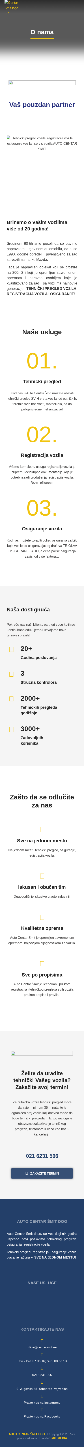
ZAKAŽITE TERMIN (44, 1173)
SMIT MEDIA (58, 1438)
